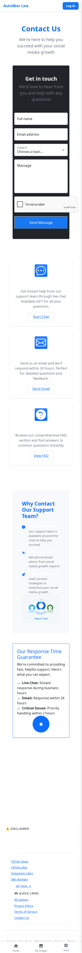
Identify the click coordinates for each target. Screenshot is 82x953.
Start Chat (41, 316)
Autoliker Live (16, 5)
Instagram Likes (22, 873)
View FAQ (41, 455)
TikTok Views (19, 862)
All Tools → (23, 886)
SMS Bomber (19, 879)
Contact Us (21, 918)
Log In (70, 6)
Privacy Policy (23, 906)
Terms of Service (25, 912)
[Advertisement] (41, 792)
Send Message (41, 222)
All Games (21, 900)
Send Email (41, 388)
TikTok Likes (19, 867)
